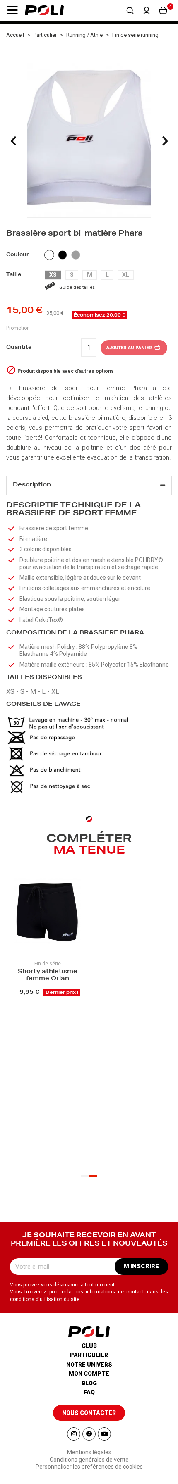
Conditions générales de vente (89, 1459)
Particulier (89, 1355)
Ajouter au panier (129, 347)
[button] (12, 10)
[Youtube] (104, 1434)
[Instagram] (73, 1434)
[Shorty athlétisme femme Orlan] (47, 911)
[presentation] (13, 141)
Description (32, 485)
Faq (89, 1392)
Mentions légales (89, 1452)
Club (89, 1346)
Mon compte (89, 1373)
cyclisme (122, 408)
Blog (89, 1383)
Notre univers (89, 1364)
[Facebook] (89, 1434)
